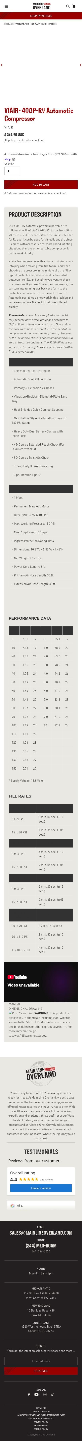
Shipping (9, 140)
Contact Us (41, 1408)
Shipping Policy (41, 1425)
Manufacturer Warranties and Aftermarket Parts (41, 1415)
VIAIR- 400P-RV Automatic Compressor (41, 24)
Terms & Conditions (41, 1411)
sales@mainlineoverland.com (41, 1233)
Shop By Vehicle (41, 15)
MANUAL (15, 1004)
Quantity (9, 163)
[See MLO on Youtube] (36, 1395)
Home (6, 24)
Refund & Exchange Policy (41, 1418)
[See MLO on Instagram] (45, 1395)
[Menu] (7, 6)
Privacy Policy (41, 1422)
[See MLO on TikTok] (52, 1395)
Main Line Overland (45, 1434)
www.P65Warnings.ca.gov (29, 1035)
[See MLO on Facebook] (29, 1395)
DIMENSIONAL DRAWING (25, 1009)
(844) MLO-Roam (41, 1246)
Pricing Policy (41, 1429)
